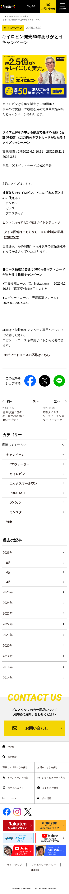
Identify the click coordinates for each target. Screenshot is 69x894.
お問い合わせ (48, 8)
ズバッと (16, 502)
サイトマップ (14, 864)
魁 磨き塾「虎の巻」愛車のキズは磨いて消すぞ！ (13, 416)
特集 (9, 521)
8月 (8, 562)
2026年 (8, 552)
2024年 (8, 602)
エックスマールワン (23, 483)
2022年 (8, 624)
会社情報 (46, 798)
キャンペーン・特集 (17, 777)
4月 (8, 572)
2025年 (8, 592)
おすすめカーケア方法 (53, 777)
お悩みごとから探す (47, 767)
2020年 (8, 645)
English (31, 6)
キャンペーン (15, 454)
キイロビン (17, 473)
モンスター (17, 512)
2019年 (8, 656)
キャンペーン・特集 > (18, 16)
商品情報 (12, 757)
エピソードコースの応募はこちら (27, 355)
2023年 (8, 613)
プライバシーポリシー (43, 864)
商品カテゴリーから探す (15, 767)
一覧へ (34, 401)
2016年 (8, 667)
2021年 (8, 635)
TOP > (5, 16)
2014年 (8, 677)
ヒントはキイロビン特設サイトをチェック (31, 222)
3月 (8, 582)
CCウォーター (20, 464)
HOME (10, 746)
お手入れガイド (15, 788)
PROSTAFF (18, 493)
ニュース (12, 798)
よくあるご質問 (50, 788)
